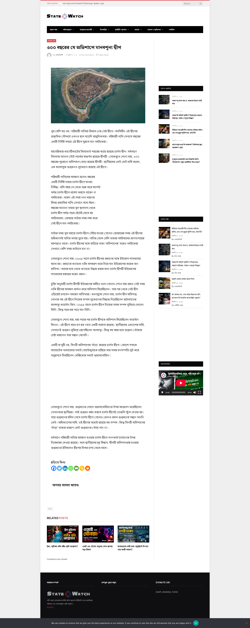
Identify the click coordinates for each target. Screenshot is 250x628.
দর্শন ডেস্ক (177, 256)
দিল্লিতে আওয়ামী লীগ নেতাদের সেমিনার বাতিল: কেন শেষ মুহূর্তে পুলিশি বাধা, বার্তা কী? (187, 131)
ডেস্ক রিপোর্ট (59, 55)
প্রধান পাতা (53, 29)
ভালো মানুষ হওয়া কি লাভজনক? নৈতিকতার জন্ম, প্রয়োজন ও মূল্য (83, 3)
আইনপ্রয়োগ (67, 29)
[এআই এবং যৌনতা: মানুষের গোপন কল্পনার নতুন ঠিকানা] (98, 534)
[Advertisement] (123, 197)
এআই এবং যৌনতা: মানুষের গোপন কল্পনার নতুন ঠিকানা (97, 548)
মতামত (137, 29)
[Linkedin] (65, 468)
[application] (181, 382)
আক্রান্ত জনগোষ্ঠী (86, 29)
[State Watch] (65, 16)
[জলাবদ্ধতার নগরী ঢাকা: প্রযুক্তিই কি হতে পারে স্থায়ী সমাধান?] (133, 534)
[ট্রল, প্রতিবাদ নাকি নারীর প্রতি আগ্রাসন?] (63, 534)
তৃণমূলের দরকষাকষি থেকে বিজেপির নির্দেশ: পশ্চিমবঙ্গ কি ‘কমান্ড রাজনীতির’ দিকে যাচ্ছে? (186, 160)
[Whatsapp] (70, 468)
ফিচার (50, 509)
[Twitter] (59, 468)
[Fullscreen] (199, 392)
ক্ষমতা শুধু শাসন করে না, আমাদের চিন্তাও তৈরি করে (187, 102)
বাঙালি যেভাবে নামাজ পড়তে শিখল (183, 279)
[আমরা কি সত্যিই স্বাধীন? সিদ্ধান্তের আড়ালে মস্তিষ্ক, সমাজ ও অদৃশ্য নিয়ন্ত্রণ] (164, 114)
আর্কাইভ (171, 29)
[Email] (76, 468)
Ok (196, 623)
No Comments (88, 55)
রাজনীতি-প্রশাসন (120, 29)
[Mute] (194, 392)
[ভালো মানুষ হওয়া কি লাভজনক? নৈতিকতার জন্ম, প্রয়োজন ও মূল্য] (164, 143)
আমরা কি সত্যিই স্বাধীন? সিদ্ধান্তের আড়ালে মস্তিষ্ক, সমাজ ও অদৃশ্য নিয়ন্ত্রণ (187, 116)
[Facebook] (53, 468)
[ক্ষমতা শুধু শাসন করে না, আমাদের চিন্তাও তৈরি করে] (164, 99)
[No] (246, 623)
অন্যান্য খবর (51, 41)
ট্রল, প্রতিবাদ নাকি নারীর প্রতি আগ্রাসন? (62, 546)
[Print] (87, 468)
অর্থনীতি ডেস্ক (178, 305)
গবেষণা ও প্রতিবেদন (154, 29)
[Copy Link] (81, 468)
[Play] (162, 392)
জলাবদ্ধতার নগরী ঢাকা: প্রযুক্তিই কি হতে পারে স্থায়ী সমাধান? (133, 548)
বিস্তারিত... (51, 607)
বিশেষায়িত (103, 29)
